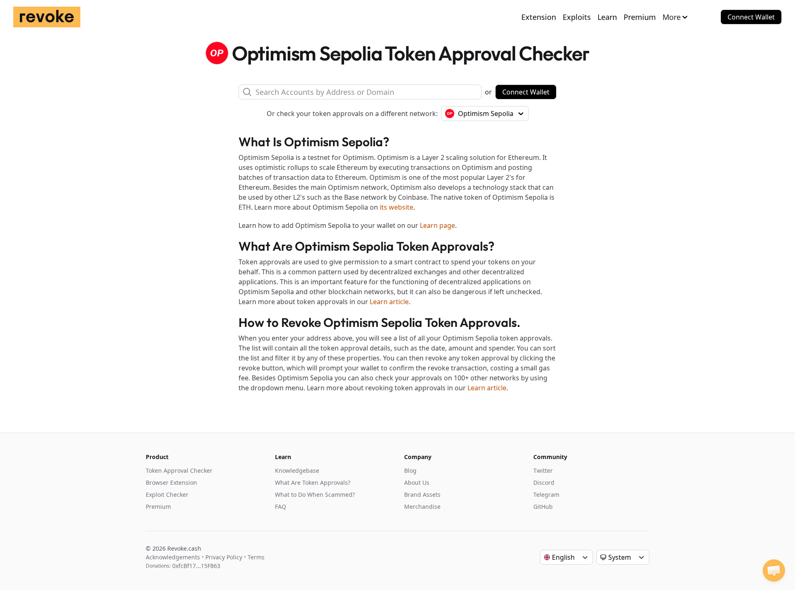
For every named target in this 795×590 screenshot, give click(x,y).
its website (396, 207)
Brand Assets (422, 494)
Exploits (577, 17)
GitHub (543, 506)
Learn (607, 17)
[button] (774, 570)
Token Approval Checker (179, 470)
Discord (543, 482)
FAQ (280, 506)
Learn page (437, 225)
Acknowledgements (173, 557)
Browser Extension (171, 482)
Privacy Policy (223, 557)
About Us (416, 482)
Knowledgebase (297, 470)
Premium (640, 17)
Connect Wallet (751, 17)
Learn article (389, 301)
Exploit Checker (167, 494)
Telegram (546, 494)
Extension (538, 17)
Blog (410, 470)
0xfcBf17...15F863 (196, 566)
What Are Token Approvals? (312, 482)
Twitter (543, 470)
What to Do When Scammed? (315, 494)
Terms (256, 557)
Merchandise (422, 506)
